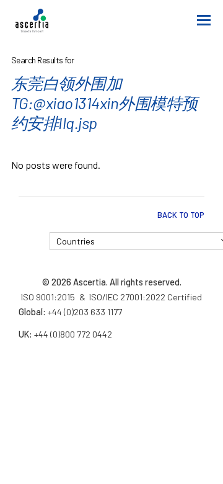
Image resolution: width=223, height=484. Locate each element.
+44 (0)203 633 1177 (85, 312)
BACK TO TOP (180, 215)
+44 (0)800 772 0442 (73, 334)
